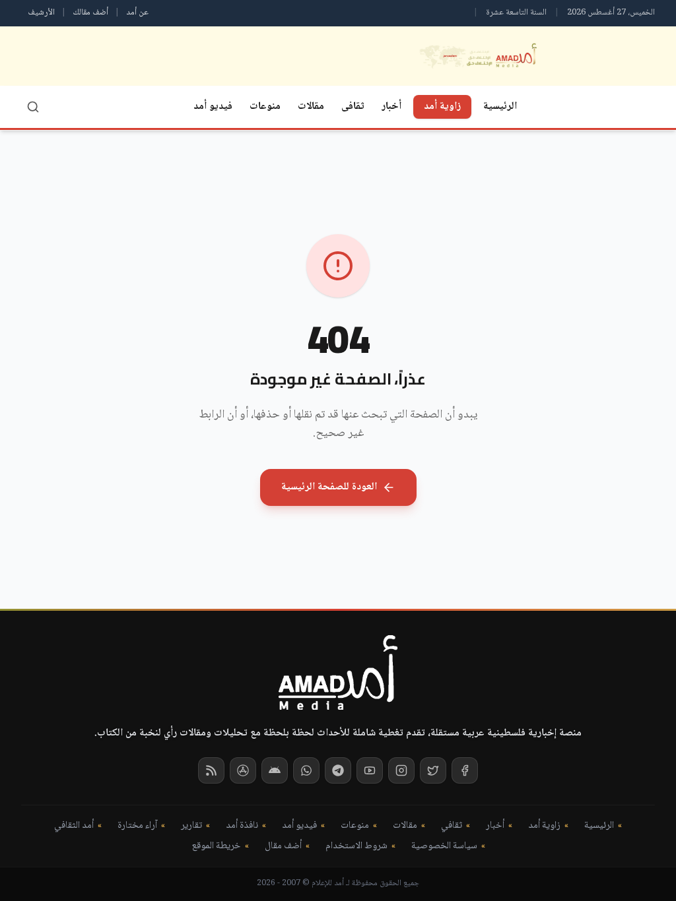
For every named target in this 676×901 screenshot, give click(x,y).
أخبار (391, 106)
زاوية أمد (442, 106)
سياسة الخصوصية (444, 846)
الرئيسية (500, 106)
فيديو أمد (212, 106)
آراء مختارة (137, 826)
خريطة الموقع (216, 846)
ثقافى (352, 106)
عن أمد (137, 12)
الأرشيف (41, 12)
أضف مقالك (90, 12)
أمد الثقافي (74, 826)
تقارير (191, 826)
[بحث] (33, 107)
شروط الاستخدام (356, 846)
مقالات (311, 106)
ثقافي (451, 826)
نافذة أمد (242, 826)
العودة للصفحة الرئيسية (329, 487)
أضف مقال (283, 846)
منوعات (265, 106)
